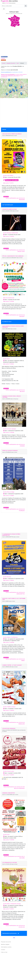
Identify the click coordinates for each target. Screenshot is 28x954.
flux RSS (4, 60)
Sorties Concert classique (9, 428)
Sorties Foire (6, 834)
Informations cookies (6, 947)
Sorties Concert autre (8, 771)
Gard (18, 63)
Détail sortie (6, 196)
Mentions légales (5, 944)
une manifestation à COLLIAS (11, 72)
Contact (3, 949)
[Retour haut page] (14, 937)
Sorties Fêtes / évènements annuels (12, 903)
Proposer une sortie (6, 941)
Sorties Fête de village (8, 492)
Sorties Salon (6, 358)
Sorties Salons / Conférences (10, 637)
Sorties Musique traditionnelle (10, 232)
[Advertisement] (14, 41)
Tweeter (3, 58)
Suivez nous (4, 56)
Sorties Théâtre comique (9, 706)
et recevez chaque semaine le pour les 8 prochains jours (14, 75)
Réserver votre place (12, 180)
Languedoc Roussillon (11, 63)
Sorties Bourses (7, 576)
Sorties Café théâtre (8, 175)
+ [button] (1, 80)
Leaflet (26, 97)
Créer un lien (4, 952)
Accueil (3, 63)
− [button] (1, 82)
